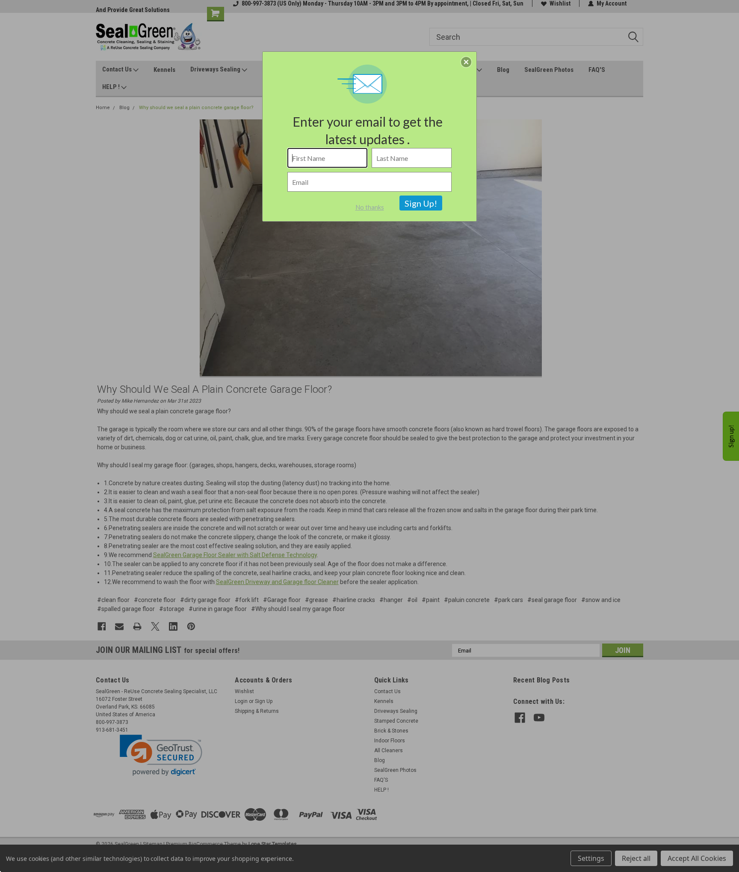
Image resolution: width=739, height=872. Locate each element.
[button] (466, 62)
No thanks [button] (369, 207)
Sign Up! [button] (421, 203)
